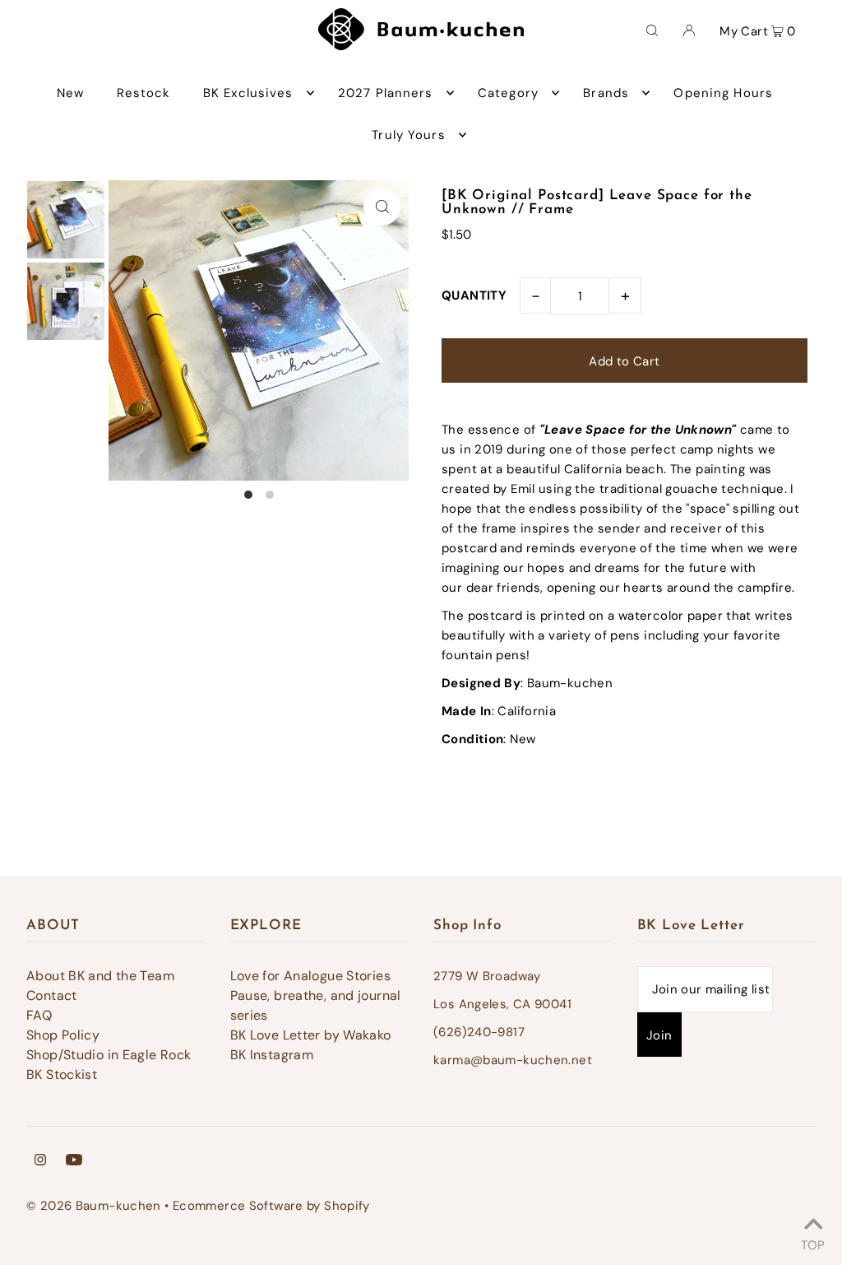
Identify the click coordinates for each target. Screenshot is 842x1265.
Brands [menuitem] (606, 93)
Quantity (474, 295)
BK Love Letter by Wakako (310, 1035)
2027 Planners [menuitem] (385, 93)
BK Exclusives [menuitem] (248, 93)
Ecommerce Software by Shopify (271, 1206)
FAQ (39, 1015)
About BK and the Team (100, 975)
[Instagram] (40, 1161)
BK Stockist (61, 1074)
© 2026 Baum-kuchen (93, 1206)
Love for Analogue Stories (310, 975)
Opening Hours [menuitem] (723, 93)
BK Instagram (272, 1054)
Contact (51, 995)
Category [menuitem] (508, 93)
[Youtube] (74, 1161)
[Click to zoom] (381, 207)
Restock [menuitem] (144, 93)
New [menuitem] (70, 93)
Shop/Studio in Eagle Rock (108, 1054)
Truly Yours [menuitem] (408, 135)
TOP (813, 1243)
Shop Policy (62, 1035)
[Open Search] (652, 29)
